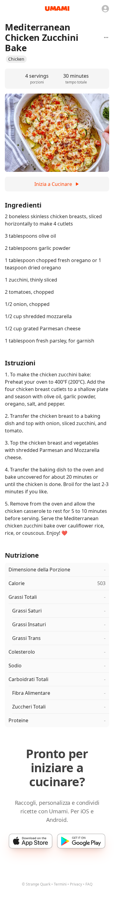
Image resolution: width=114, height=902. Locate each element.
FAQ (88, 884)
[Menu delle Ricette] (106, 37)
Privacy (76, 884)
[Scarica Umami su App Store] (30, 841)
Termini (60, 884)
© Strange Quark (36, 884)
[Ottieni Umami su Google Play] (81, 841)
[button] (16, 59)
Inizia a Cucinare (53, 184)
